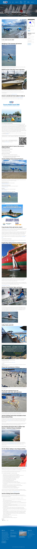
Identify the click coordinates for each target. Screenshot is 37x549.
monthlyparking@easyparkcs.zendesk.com (12, 443)
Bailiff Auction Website (14, 94)
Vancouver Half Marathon (20, 97)
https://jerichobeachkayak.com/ (5, 183)
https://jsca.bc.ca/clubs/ (14, 310)
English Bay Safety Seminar (16, 491)
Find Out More (13, 536)
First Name (29, 35)
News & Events (28, 2)
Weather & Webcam (25, 2)
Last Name (29, 38)
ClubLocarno (11, 323)
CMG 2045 (7, 133)
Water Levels (13, 362)
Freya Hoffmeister (8, 228)
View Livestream (22, 536)
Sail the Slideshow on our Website (6, 285)
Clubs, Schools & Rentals (21, 2)
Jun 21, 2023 (3, 41)
